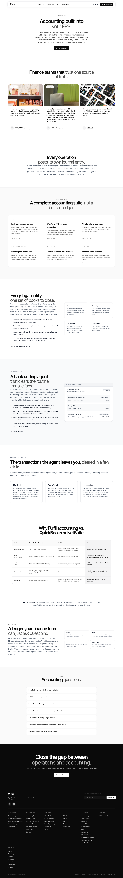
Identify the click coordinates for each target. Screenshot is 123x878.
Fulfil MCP (65, 818)
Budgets (28, 832)
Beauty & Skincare (86, 824)
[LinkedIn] (14, 804)
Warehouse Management (15, 821)
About (10, 851)
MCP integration (41, 644)
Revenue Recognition (32, 821)
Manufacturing (12, 824)
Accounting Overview (32, 816)
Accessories (84, 832)
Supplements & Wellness (88, 837)
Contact (10, 867)
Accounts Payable (31, 826)
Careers (10, 856)
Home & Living (85, 818)
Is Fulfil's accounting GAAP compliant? (41, 697)
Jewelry (83, 829)
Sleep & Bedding (85, 826)
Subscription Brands (86, 840)
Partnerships (11, 864)
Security (46, 829)
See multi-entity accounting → (20, 346)
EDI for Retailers (49, 818)
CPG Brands (84, 834)
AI (58, 4)
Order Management (13, 816)
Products (40, 4)
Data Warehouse (49, 821)
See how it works (61, 48)
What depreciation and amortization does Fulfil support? (47, 725)
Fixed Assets (29, 829)
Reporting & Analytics (50, 824)
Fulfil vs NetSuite (104, 816)
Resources (66, 4)
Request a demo (106, 4)
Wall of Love (11, 862)
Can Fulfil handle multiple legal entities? (41, 718)
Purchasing (11, 826)
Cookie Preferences (93, 874)
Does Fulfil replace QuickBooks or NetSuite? (43, 690)
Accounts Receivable (32, 824)
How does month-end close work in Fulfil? (42, 731)
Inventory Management (15, 818)
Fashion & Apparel (86, 816)
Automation (47, 826)
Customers (11, 859)
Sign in (95, 4)
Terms (83, 874)
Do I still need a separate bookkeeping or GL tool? (45, 711)
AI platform (12, 654)
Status (103, 874)
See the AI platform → (17, 431)
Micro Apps (66, 824)
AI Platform (66, 816)
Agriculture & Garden (87, 843)
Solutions (50, 4)
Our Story (11, 854)
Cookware (84, 821)
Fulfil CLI (65, 821)
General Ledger (30, 818)
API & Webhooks (49, 816)
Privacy (77, 874)
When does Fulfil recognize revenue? (41, 704)
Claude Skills (66, 826)
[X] (9, 804)
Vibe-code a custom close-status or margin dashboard (34, 649)
